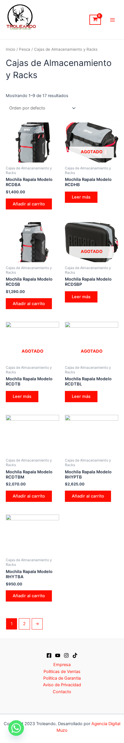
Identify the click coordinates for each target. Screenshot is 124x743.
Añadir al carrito (29, 204)
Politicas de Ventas (62, 671)
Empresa (62, 664)
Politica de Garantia (62, 678)
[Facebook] (49, 655)
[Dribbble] (75, 655)
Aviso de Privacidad (62, 684)
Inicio (10, 49)
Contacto (62, 691)
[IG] (66, 655)
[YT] (57, 655)
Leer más (81, 197)
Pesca (24, 49)
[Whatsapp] (16, 728)
